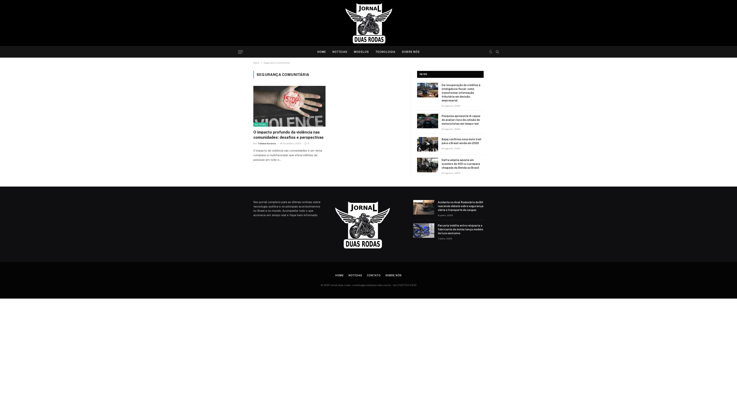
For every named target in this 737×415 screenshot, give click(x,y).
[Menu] (240, 52)
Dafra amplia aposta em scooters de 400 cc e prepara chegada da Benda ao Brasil (461, 164)
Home (321, 51)
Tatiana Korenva (267, 143)
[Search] (497, 52)
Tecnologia (385, 51)
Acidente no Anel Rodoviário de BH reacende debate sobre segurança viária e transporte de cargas (460, 206)
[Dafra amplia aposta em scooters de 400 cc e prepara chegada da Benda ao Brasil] (427, 165)
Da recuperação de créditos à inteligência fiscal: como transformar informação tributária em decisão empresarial (461, 93)
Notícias (339, 51)
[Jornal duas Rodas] (368, 23)
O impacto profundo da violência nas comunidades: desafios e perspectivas (288, 135)
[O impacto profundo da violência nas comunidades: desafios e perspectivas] (289, 106)
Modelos (361, 51)
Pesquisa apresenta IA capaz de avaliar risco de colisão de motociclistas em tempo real (461, 120)
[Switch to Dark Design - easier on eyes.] (490, 52)
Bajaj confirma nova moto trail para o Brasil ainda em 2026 (461, 141)
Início (256, 62)
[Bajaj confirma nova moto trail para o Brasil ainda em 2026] (427, 144)
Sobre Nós (411, 51)
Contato (373, 275)
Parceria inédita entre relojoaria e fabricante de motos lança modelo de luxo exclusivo (460, 229)
